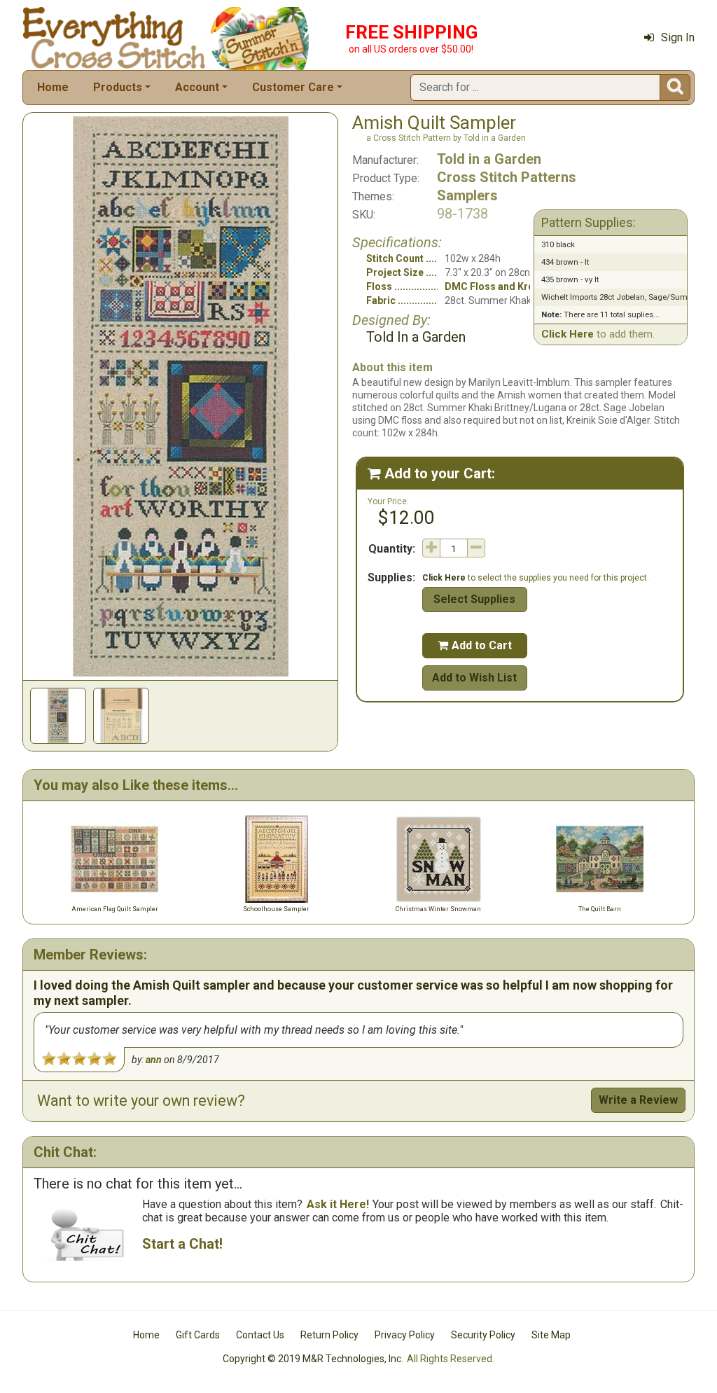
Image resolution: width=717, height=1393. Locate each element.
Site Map (551, 1334)
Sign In (678, 37)
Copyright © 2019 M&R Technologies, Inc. (313, 1358)
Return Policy (329, 1334)
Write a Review (638, 1100)
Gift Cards (198, 1334)
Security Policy (483, 1334)
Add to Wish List (474, 677)
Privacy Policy (405, 1334)
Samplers (467, 195)
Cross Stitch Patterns (506, 177)
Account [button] (197, 87)
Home (53, 87)
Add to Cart (475, 645)
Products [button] (117, 87)
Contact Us (260, 1334)
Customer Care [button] (293, 87)
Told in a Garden (489, 159)
